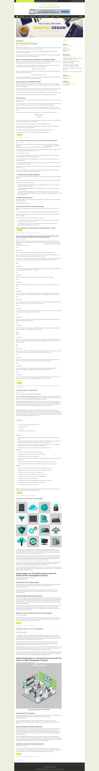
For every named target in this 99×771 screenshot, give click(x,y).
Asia (28, 385)
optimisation (32, 232)
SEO (27, 16)
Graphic (30, 495)
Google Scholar (19, 250)
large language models (53, 47)
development (41, 385)
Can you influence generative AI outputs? (26, 43)
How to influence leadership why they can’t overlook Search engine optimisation (36, 140)
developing (30, 756)
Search (39, 232)
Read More (19, 134)
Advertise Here (66, 48)
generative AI (46, 47)
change (30, 385)
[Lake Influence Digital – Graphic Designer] (24, 394)
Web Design (22, 16)
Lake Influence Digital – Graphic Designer (26, 390)
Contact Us (65, 47)
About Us (58, 16)
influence (25, 137)
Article (17, 247)
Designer (24, 495)
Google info (36, 225)
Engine (21, 232)
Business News (32, 16)
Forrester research (32, 221)
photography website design (21, 756)
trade (23, 387)
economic (45, 385)
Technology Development (43, 16)
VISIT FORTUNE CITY (49, 5)
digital (27, 495)
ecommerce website (20, 625)
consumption (37, 385)
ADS (17, 331)
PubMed (17, 333)
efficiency (49, 385)
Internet (53, 16)
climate (33, 385)
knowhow (37, 756)
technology (20, 387)
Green (57, 385)
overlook (36, 232)
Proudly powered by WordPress (41, 769)
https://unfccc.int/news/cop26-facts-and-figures (41, 252)
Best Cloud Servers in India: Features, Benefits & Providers (46, 1)
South (17, 387)
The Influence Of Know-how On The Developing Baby (29, 629)
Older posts (19, 760)
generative (21, 137)
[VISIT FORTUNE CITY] (17, 16)
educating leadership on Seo (39, 162)
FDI (54, 385)
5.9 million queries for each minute (30, 208)
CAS (16, 262)
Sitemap (64, 51)
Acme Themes (61, 769)
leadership (28, 232)
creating (26, 625)
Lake (35, 495)
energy (52, 385)
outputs (28, 137)
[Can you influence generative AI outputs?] (24, 47)
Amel (25, 45)
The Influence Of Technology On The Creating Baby (29, 498)
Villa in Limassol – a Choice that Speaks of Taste (72, 71)
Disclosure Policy (66, 50)
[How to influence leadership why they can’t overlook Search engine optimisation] (29, 144)
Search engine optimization (21, 147)
